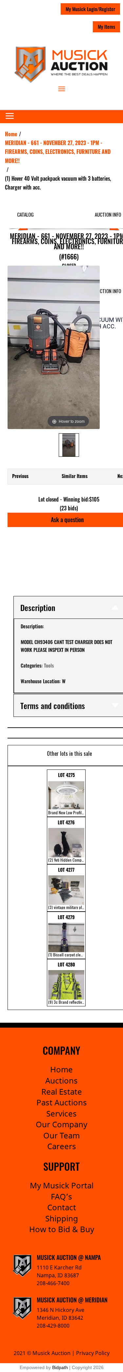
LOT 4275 (67, 793)
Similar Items (75, 475)
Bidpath (60, 1367)
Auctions (61, 1080)
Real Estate (61, 1091)
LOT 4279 (67, 935)
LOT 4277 (67, 888)
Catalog (25, 214)
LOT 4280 (67, 983)
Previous (20, 475)
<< (11, 888)
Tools (49, 665)
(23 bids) (69, 508)
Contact (61, 1207)
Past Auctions (61, 1102)
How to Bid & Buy (61, 1229)
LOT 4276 (67, 841)
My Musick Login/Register (90, 8)
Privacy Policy (93, 1353)
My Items (106, 26)
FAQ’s (61, 1196)
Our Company (61, 1124)
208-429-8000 (53, 1325)
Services (61, 1113)
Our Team (61, 1135)
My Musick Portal (61, 1185)
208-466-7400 (53, 1283)
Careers (61, 1146)
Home (61, 1069)
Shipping (61, 1218)
